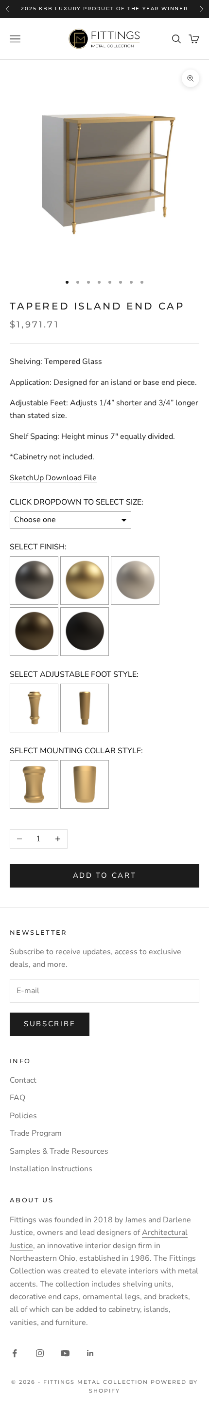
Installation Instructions (51, 1168)
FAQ (17, 1097)
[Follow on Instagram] (40, 1353)
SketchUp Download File (53, 477)
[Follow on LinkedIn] (90, 1353)
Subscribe (49, 1024)
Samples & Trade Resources (59, 1151)
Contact (23, 1080)
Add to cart (105, 875)
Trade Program (36, 1133)
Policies (23, 1115)
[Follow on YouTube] (65, 1353)
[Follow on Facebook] (14, 1353)
